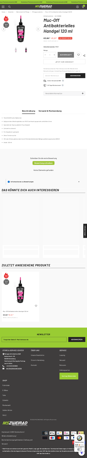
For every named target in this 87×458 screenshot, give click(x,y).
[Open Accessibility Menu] (81, 452)
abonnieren (75, 76)
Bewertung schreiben (43, 163)
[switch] (79, 449)
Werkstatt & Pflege (22, 12)
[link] (21, 247)
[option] (21, 29)
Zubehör (11, 12)
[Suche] (9, 6)
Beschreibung (28, 111)
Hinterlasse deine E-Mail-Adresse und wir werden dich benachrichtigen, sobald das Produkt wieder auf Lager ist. (62, 70)
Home (3, 12)
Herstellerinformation (53, 93)
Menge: (46, 50)
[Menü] (83, 435)
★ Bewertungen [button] (85, 231)
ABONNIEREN (76, 339)
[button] (4, 29)
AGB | (13, 432)
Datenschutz (19, 432)
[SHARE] (83, 55)
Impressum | (6, 432)
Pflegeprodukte (37, 12)
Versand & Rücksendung (50, 111)
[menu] (3, 6)
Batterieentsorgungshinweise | (13, 440)
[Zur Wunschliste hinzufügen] (78, 55)
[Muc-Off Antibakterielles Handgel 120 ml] (20, 290)
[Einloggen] (77, 7)
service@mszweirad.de (14, 368)
